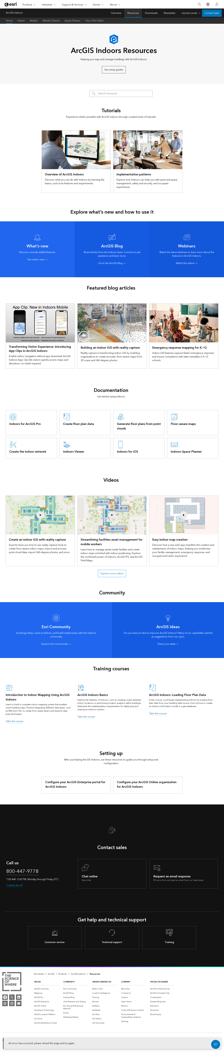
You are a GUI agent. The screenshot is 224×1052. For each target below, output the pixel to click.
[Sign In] (217, 4)
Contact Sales (211, 13)
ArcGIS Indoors (14, 13)
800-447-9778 (22, 871)
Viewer (21, 21)
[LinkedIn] (18, 997)
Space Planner (72, 21)
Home (9, 21)
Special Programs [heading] (159, 981)
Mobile (34, 21)
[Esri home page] (10, 4)
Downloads (151, 13)
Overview (116, 13)
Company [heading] (125, 981)
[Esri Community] (5, 1003)
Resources (133, 13)
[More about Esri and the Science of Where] (11, 982)
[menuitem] (46, 989)
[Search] (199, 4)
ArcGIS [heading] (37, 981)
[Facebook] (5, 997)
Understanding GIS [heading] (101, 981)
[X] (12, 997)
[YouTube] (18, 1003)
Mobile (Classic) (51, 21)
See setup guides (113, 70)
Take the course (14, 721)
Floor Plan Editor (94, 21)
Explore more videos (112, 573)
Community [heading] (69, 981)
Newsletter (170, 13)
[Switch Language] (208, 4)
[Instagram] (12, 1003)
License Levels (189, 13)
